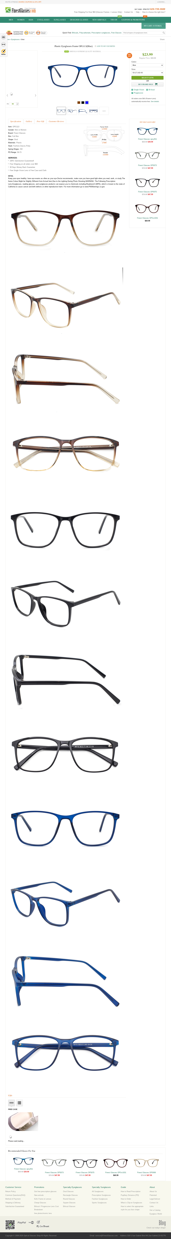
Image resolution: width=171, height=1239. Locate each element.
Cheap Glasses (40, 1203)
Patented (153, 1195)
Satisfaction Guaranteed (14, 1206)
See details (155, 101)
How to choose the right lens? (153, 12)
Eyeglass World (156, 1214)
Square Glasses (69, 1203)
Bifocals (75, 33)
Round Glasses (69, 1199)
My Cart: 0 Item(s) (153, 26)
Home (7, 39)
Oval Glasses (68, 1191)
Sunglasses (60, 20)
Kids (31, 20)
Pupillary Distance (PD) (130, 1195)
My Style (3, 44)
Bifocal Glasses (69, 1206)
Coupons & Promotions (133, 20)
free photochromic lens (43, 1213)
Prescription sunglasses (101, 33)
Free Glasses (116, 33)
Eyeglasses (43, 20)
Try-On (113, 20)
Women (20, 20)
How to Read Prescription (130, 1191)
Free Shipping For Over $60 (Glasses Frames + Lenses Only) (98, 12)
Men (11, 20)
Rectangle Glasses (70, 1195)
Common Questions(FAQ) (15, 1195)
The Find (31, 1222)
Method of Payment (13, 1199)
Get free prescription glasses (45, 1191)
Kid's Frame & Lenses (42, 1199)
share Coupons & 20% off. (30, 2)
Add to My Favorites (106, 46)
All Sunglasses (98, 1191)
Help (137, 12)
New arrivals (39, 1195)
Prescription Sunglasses (101, 1195)
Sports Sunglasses (99, 1203)
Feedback (3, 37)
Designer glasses (79, 20)
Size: (133, 69)
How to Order (126, 1199)
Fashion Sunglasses (100, 1199)
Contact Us (128, 12)
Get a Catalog (155, 1210)
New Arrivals (99, 20)
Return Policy (10, 1191)
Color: (134, 62)
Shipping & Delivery (13, 1203)
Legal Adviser (155, 1199)
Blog (162, 1223)
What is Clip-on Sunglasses (131, 1203)
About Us (153, 1191)
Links (152, 1206)
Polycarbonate (84, 33)
